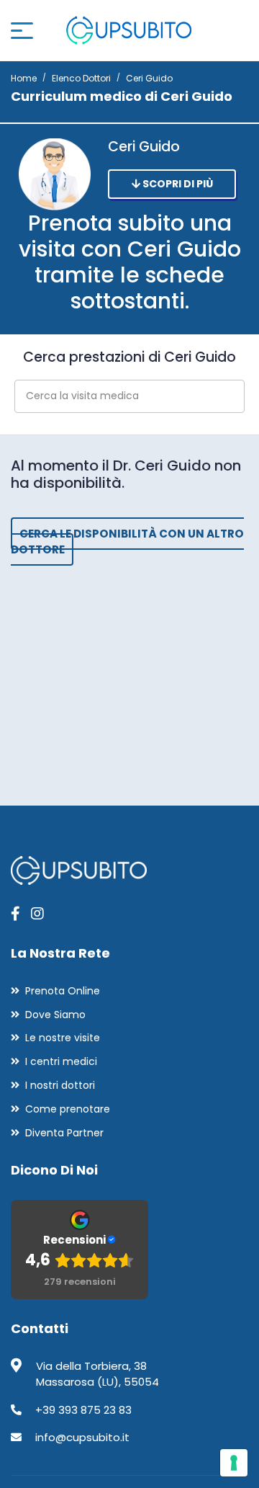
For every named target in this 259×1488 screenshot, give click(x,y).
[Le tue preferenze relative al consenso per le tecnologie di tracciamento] (233, 1462)
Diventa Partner (64, 1133)
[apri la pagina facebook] (15, 913)
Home (24, 78)
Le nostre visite (62, 1037)
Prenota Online (62, 991)
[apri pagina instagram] (37, 913)
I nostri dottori (60, 1085)
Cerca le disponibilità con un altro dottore (127, 542)
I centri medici (61, 1061)
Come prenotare (67, 1109)
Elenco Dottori (81, 78)
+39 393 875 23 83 (83, 1409)
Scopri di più (176, 184)
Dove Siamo (55, 1014)
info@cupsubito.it (82, 1437)
